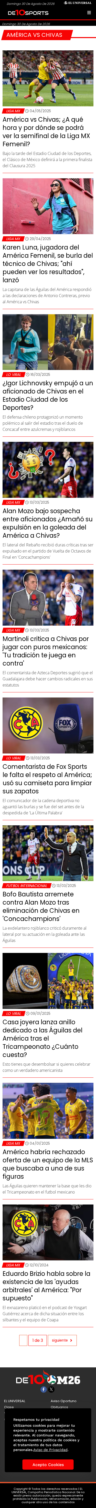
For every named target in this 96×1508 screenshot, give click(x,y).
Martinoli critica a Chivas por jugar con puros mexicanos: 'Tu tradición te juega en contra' (46, 651)
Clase (9, 1407)
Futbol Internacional (27, 885)
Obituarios (59, 1407)
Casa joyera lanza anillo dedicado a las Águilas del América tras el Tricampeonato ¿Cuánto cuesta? (42, 1038)
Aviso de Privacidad (50, 1450)
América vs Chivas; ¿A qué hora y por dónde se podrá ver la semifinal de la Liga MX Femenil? (46, 131)
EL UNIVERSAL (14, 1401)
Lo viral (14, 374)
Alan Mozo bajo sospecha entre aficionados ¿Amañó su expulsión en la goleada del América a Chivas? (48, 523)
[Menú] (89, 12)
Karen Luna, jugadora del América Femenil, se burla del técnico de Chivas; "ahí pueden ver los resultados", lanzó (48, 263)
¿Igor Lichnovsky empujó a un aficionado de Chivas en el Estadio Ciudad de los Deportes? (48, 395)
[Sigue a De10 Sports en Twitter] (51, 1389)
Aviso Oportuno (64, 1401)
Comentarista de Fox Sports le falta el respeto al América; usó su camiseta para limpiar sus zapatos (47, 778)
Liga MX (13, 111)
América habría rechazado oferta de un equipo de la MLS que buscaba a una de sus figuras (48, 1164)
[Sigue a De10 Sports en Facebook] (43, 1389)
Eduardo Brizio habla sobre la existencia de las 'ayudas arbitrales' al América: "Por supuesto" (46, 1285)
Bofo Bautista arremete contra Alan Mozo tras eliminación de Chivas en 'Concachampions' (41, 906)
